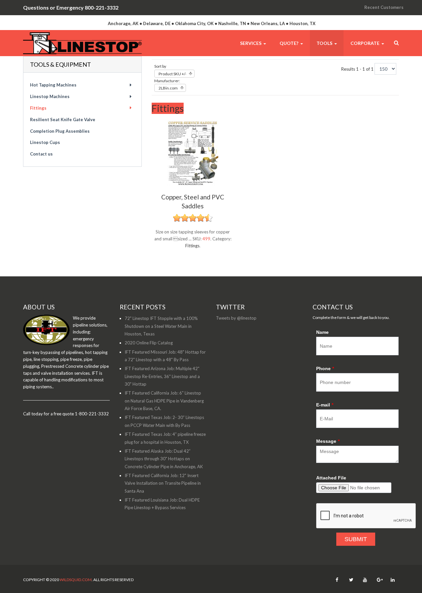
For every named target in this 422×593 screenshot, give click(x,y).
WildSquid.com (76, 579)
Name (322, 332)
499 (206, 238)
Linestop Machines (50, 96)
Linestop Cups (45, 142)
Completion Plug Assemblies (60, 131)
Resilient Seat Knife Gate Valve (62, 119)
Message (328, 441)
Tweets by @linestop (236, 318)
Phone (325, 368)
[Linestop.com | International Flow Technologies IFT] (82, 43)
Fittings (192, 245)
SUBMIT (356, 539)
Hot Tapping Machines (53, 84)
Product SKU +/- (172, 73)
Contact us (41, 154)
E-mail (324, 404)
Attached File (331, 477)
